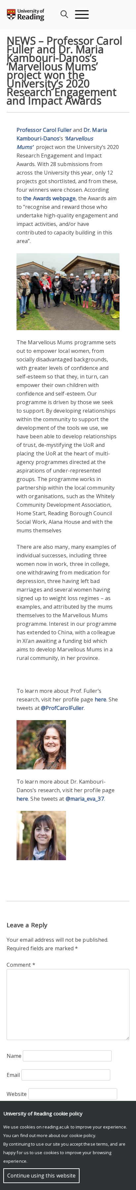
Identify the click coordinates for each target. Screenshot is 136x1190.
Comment (21, 964)
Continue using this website (41, 1175)
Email (13, 1075)
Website (17, 1094)
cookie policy (82, 1135)
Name (14, 1055)
